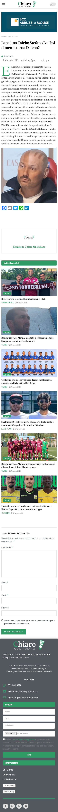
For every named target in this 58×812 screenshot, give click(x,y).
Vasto (4, 345)
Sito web (5, 607)
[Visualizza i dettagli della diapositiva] (29, 22)
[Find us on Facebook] (5, 806)
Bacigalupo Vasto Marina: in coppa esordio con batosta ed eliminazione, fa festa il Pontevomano (28, 465)
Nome (4, 582)
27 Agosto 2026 (21, 302)
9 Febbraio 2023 (10, 60)
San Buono (6, 429)
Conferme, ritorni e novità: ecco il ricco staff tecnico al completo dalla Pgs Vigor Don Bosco (26, 381)
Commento (7, 547)
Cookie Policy (9, 792)
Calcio (16, 36)
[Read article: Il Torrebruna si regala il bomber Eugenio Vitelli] (29, 282)
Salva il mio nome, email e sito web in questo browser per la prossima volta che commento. (29, 622)
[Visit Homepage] (27, 4)
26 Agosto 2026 (17, 513)
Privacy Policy (9, 786)
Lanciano (8, 56)
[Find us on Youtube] (25, 806)
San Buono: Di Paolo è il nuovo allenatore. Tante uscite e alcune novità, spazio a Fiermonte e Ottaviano (27, 423)
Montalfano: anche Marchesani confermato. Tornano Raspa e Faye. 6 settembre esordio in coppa (26, 507)
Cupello (5, 513)
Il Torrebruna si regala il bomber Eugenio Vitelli (23, 298)
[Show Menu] (3, 4)
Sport (9, 36)
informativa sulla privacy (24, 739)
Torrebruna (7, 302)
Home (3, 36)
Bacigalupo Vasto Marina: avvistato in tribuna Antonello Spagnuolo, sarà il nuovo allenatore (27, 339)
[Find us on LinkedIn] (19, 806)
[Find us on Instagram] (12, 806)
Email (4, 595)
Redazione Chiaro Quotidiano (29, 247)
